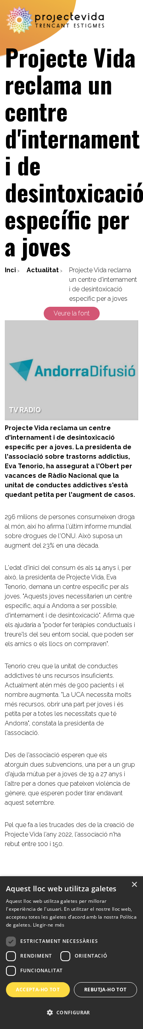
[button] (71, 1013)
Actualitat (43, 270)
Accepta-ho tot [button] (38, 989)
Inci (10, 270)
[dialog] (71, 952)
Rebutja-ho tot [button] (105, 989)
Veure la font (72, 313)
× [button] (134, 885)
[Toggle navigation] (132, 20)
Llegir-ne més (49, 924)
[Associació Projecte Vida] (55, 20)
